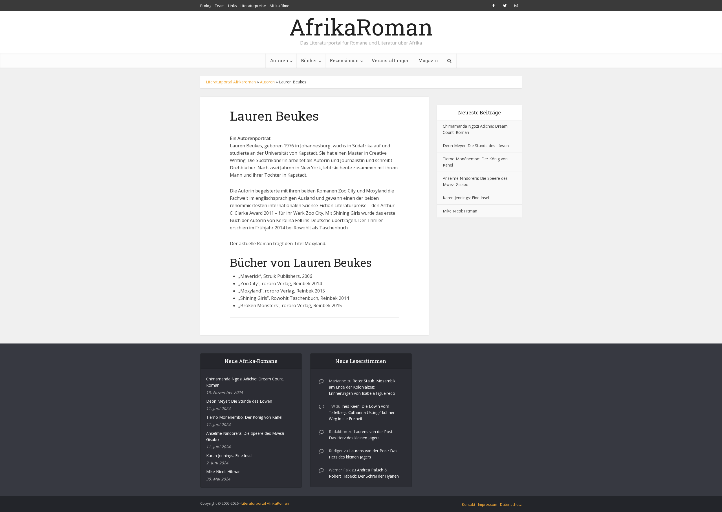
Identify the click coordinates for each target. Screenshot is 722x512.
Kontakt (468, 504)
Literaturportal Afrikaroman (231, 82)
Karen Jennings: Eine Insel (466, 197)
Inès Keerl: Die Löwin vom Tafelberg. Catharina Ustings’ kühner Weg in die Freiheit (362, 412)
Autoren (279, 60)
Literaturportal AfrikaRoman (265, 503)
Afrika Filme (279, 5)
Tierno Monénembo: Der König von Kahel (244, 417)
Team (219, 5)
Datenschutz (511, 504)
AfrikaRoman (361, 26)
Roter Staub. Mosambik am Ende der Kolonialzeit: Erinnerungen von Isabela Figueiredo (362, 387)
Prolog (205, 5)
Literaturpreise (253, 5)
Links (232, 5)
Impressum (487, 504)
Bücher (309, 60)
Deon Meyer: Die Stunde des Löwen (476, 145)
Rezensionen (344, 60)
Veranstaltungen (390, 60)
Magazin (428, 60)
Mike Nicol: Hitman (460, 211)
